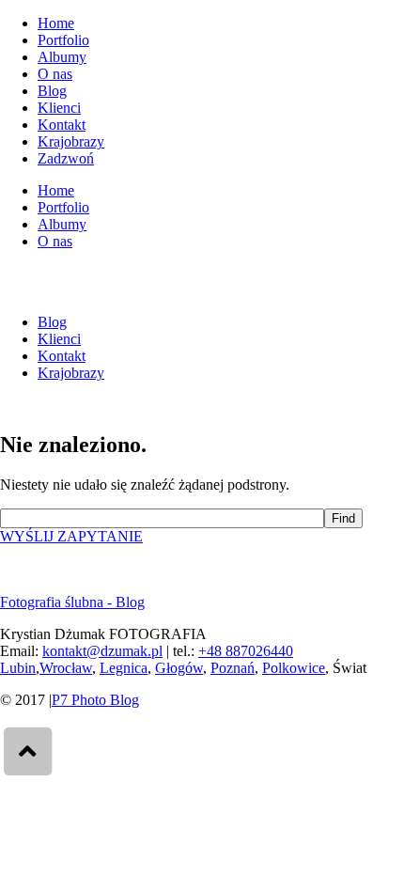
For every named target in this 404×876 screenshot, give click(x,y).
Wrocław (65, 668)
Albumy (62, 57)
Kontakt (61, 125)
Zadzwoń (66, 158)
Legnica (124, 668)
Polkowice (293, 668)
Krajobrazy (71, 141)
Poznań (232, 668)
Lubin (18, 668)
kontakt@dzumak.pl (102, 651)
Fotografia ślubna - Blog (72, 602)
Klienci (59, 108)
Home (56, 23)
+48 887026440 (245, 651)
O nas (55, 74)
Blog (52, 91)
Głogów (179, 668)
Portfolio (63, 40)
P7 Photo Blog (95, 700)
